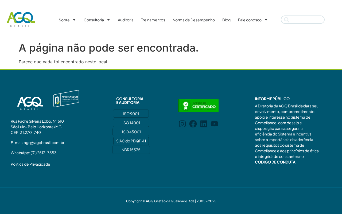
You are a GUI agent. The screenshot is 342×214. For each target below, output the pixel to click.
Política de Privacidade (30, 164)
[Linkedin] (204, 124)
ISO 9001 (131, 113)
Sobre (64, 19)
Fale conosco (250, 19)
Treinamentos (153, 19)
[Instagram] (182, 124)
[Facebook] (193, 124)
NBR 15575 (131, 149)
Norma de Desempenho (194, 19)
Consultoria (94, 19)
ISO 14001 (131, 122)
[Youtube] (214, 124)
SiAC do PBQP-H (131, 140)
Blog (226, 19)
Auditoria (126, 19)
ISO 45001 (131, 131)
